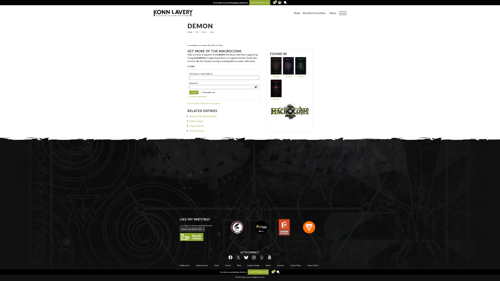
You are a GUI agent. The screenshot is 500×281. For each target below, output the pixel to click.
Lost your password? (198, 96)
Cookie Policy (295, 265)
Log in (194, 92)
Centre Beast (196, 130)
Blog (239, 265)
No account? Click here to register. (204, 103)
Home (190, 32)
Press (216, 265)
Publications (185, 265)
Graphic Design (253, 265)
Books (297, 13)
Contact (280, 265)
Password (198, 83)
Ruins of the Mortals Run (203, 116)
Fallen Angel (196, 121)
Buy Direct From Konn (314, 13)
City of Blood (196, 125)
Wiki (197, 32)
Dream (288, 76)
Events (228, 265)
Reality (276, 76)
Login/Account (202, 265)
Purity (300, 76)
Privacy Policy (312, 265)
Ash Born (204, 32)
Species (212, 32)
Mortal (276, 99)
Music (268, 265)
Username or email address (205, 73)
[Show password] (255, 87)
